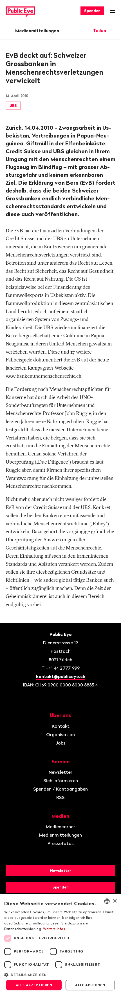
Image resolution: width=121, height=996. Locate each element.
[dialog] (60, 945)
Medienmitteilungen (37, 30)
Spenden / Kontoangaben (60, 789)
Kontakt (61, 726)
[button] (60, 974)
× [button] (115, 901)
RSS (60, 797)
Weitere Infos (54, 929)
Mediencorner (60, 826)
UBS (13, 105)
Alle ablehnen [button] (90, 985)
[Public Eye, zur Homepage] (20, 10)
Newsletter (60, 772)
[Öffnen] (113, 30)
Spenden (92, 10)
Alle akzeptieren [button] (34, 985)
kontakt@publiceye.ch (60, 676)
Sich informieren (60, 780)
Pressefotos (61, 843)
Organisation (60, 734)
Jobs (60, 743)
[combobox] (107, 901)
